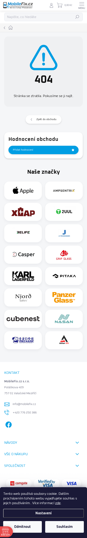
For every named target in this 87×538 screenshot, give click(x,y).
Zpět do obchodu (46, 119)
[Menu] (81, 5)
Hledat (77, 17)
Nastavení (43, 513)
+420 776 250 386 (25, 412)
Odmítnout (22, 526)
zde (58, 503)
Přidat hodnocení (23, 150)
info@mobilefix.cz (24, 404)
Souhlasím (64, 526)
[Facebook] (8, 423)
